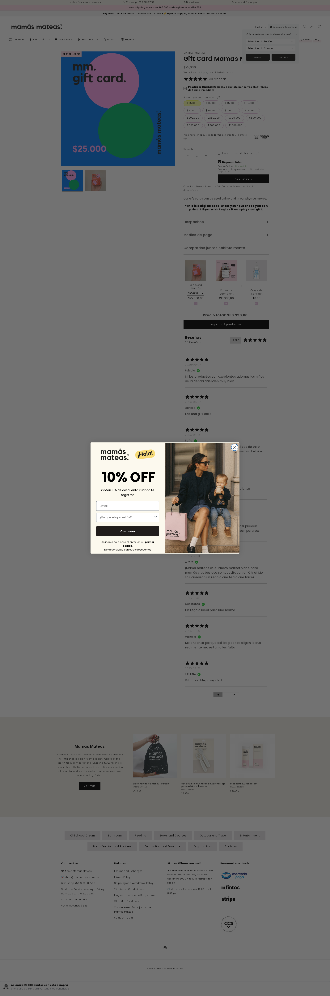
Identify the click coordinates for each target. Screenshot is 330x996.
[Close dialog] (234, 447)
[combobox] (126, 517)
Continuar (127, 531)
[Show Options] (156, 517)
